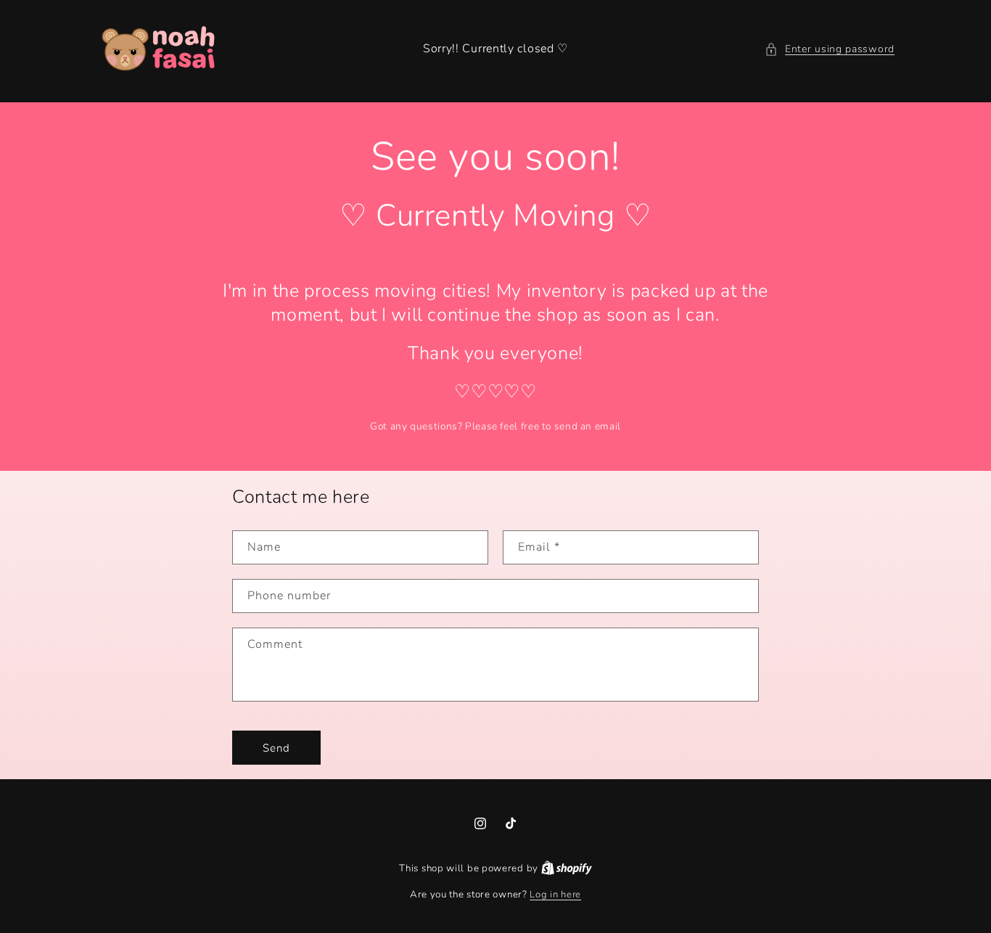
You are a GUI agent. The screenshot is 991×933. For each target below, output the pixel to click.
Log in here (555, 894)
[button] (830, 49)
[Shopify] (566, 868)
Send (276, 748)
